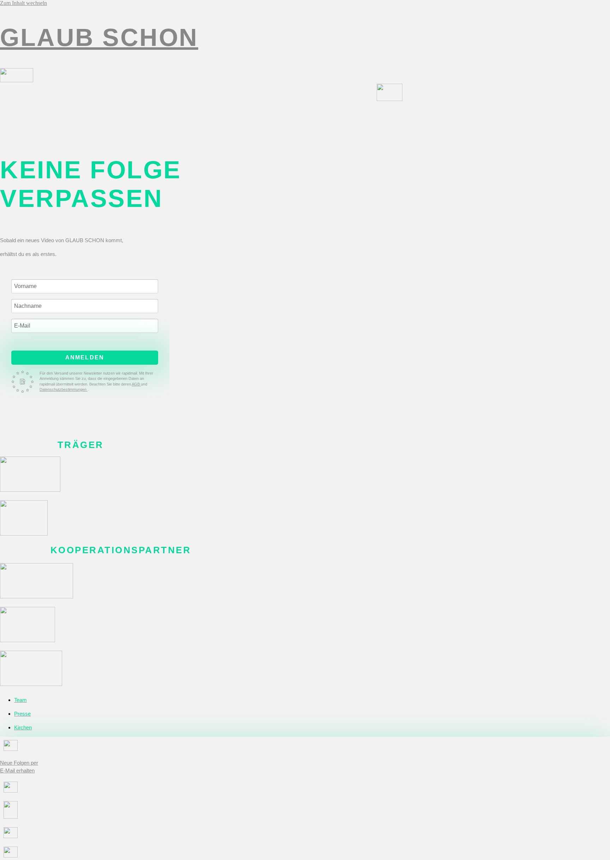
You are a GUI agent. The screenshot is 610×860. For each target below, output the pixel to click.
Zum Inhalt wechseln (23, 3)
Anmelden (84, 357)
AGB (136, 384)
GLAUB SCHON (99, 37)
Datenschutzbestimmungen (64, 389)
